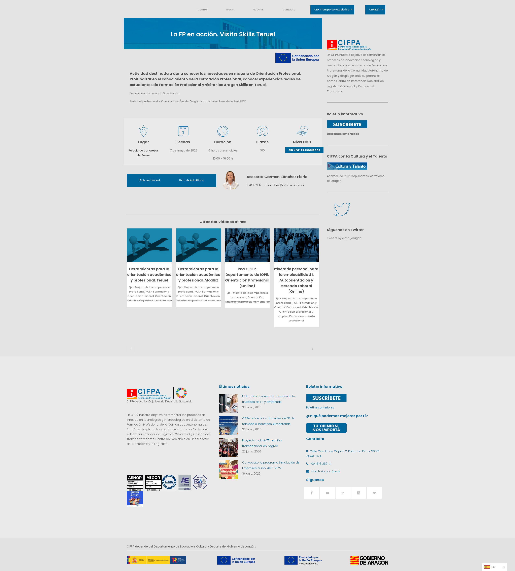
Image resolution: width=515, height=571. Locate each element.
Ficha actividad (149, 180)
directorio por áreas (325, 471)
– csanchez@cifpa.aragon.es (283, 185)
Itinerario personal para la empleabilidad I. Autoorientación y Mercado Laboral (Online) (296, 280)
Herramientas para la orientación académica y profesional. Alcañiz (198, 274)
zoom (148, 245)
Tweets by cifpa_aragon (344, 238)
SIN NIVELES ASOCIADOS (304, 150)
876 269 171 (254, 185)
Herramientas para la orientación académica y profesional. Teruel (149, 274)
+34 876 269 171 (320, 464)
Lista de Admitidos (191, 180)
